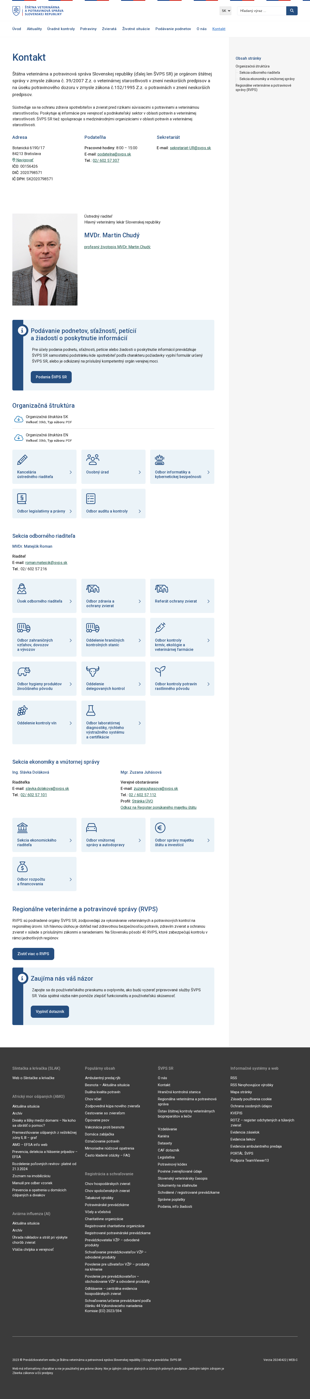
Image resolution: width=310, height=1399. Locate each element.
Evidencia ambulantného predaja (256, 1146)
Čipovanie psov (97, 1120)
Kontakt (218, 29)
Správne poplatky (171, 1199)
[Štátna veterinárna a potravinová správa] (37, 11)
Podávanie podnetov (173, 29)
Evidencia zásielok (245, 1132)
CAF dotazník (168, 1150)
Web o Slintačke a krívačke (33, 1078)
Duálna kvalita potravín (102, 1092)
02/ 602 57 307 (106, 160)
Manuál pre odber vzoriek (32, 1183)
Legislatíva (166, 1157)
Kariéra (163, 1136)
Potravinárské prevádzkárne (107, 1205)
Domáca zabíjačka (99, 1134)
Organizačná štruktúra (253, 66)
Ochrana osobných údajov (251, 1106)
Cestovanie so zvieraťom (105, 1113)
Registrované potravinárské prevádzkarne (118, 1233)
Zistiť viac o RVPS (33, 954)
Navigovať (24, 160)
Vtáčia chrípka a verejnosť (33, 1249)
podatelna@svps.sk (114, 154)
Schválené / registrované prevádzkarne (189, 1192)
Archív (17, 1113)
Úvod (16, 29)
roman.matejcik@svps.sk (46, 562)
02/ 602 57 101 (34, 795)
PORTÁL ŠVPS (242, 1153)
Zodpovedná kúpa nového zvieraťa (112, 1106)
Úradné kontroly (61, 29)
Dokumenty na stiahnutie (177, 1185)
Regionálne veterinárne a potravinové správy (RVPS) (263, 87)
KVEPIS (236, 1113)
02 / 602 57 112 (142, 795)
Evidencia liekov (243, 1139)
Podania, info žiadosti (175, 1206)
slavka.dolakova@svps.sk (47, 788)
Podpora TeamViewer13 (250, 1160)
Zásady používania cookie (251, 1099)
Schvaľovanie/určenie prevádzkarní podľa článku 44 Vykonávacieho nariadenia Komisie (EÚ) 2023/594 (118, 1306)
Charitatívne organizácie (104, 1219)
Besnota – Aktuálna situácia (107, 1085)
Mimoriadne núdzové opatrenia (109, 1148)
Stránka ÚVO (142, 801)
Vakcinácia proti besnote (104, 1127)
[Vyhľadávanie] (292, 10)
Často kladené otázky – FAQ (107, 1155)
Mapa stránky (241, 1092)
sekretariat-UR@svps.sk (190, 148)
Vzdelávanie (167, 1129)
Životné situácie (136, 29)
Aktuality (34, 29)
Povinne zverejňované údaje (180, 1171)
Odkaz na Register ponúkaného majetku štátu (158, 807)
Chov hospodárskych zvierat (107, 1184)
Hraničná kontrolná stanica (179, 1092)
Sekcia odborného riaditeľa (260, 73)
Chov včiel (93, 1099)
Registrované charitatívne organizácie (115, 1226)
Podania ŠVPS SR (51, 377)
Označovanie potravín (102, 1141)
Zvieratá (109, 29)
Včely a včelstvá (98, 1212)
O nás (202, 29)
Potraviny (88, 29)
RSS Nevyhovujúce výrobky (252, 1085)
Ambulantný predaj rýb (102, 1078)
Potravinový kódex (172, 1164)
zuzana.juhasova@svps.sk (156, 788)
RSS (234, 1078)
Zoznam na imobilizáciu (31, 1176)
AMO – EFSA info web (29, 1144)
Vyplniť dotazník (50, 1011)
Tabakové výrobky (99, 1198)
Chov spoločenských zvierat (107, 1191)
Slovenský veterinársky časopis (183, 1178)
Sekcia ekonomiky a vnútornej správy (267, 79)
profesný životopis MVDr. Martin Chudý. (117, 247)
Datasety (165, 1143)
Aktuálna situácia (25, 1106)
